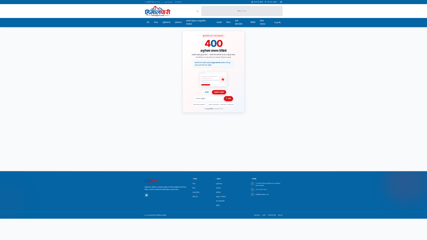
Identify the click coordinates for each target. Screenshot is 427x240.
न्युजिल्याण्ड (166, 22)
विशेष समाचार (262, 22)
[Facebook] (281, 2)
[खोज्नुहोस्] (280, 22)
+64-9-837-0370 (261, 189)
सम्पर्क (264, 215)
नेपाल (156, 22)
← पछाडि (206, 92)
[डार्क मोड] (197, 11)
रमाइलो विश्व (195, 192)
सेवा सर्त (280, 215)
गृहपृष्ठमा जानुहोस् (219, 92)
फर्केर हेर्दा (195, 197)
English (277, 22)
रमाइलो (219, 22)
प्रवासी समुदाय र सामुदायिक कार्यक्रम (196, 22)
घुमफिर (218, 205)
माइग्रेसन (218, 188)
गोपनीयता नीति (272, 215)
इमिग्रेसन (218, 192)
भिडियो (253, 22)
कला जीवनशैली (238, 22)
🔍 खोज (228, 98)
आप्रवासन (178, 22)
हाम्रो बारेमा (257, 215)
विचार (228, 22)
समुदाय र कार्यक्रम (221, 197)
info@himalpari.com (262, 194)
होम (148, 22)
